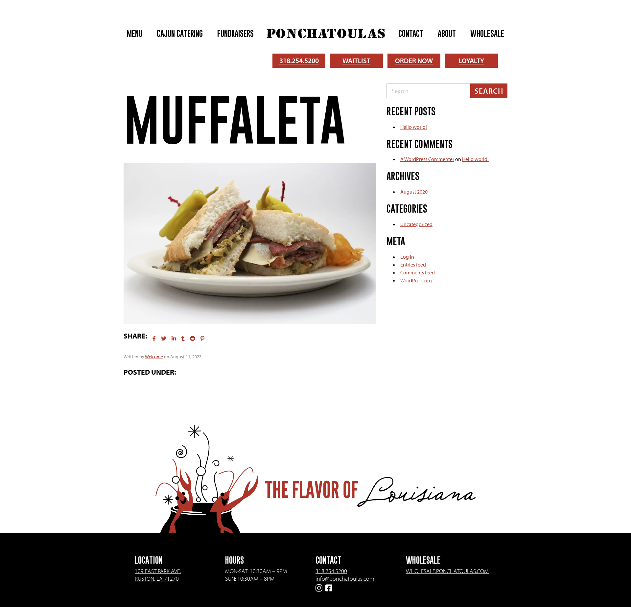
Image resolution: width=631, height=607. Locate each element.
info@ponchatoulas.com (345, 578)
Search (489, 91)
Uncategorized (416, 224)
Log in (407, 256)
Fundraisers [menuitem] (235, 33)
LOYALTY (471, 60)
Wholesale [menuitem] (487, 33)
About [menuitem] (447, 33)
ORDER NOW (414, 60)
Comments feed (417, 272)
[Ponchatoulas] (326, 33)
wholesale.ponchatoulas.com (447, 571)
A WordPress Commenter (427, 159)
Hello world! (413, 127)
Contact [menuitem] (410, 33)
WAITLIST (356, 60)
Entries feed (413, 264)
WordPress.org (416, 280)
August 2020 (414, 191)
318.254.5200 (299, 60)
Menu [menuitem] (134, 33)
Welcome (154, 357)
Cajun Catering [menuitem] (180, 33)
